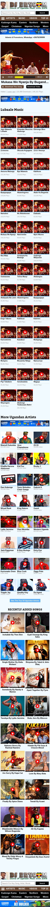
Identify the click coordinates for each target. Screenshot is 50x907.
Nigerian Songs (32, 26)
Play (3, 77)
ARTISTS (10, 18)
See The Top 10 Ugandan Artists (25, 601)
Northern (33, 22)
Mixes (45, 26)
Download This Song (13, 87)
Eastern (23, 22)
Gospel (5, 26)
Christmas (17, 26)
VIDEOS (33, 18)
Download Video (33, 87)
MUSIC (22, 18)
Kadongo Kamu (9, 22)
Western (45, 22)
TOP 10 (44, 18)
